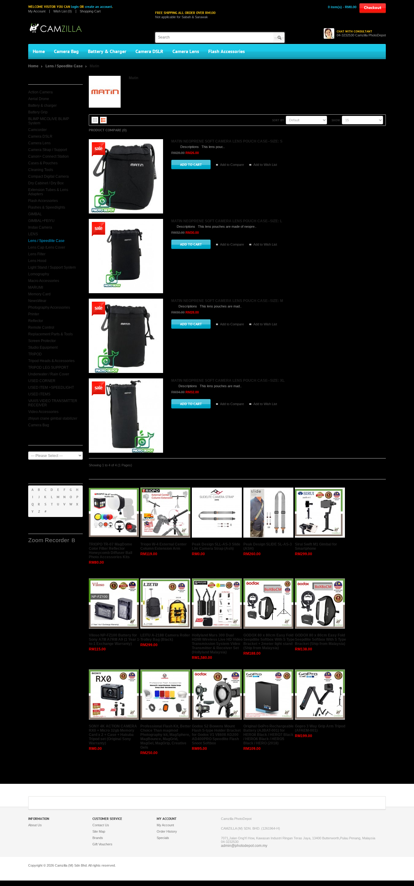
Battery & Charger (107, 51)
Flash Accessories (226, 51)
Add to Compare (232, 164)
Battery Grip (38, 112)
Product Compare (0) (108, 130)
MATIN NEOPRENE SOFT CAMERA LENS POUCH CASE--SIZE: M (227, 301)
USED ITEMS (39, 394)
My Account (36, 11)
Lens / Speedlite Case (64, 66)
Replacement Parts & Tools (50, 334)
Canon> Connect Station (48, 156)
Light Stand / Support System (52, 267)
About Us (35, 825)
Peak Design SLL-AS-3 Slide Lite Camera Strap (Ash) (216, 546)
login (75, 7)
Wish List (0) (62, 11)
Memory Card (39, 294)
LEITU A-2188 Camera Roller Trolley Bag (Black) (165, 637)
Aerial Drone (38, 99)
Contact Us (100, 825)
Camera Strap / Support (47, 150)
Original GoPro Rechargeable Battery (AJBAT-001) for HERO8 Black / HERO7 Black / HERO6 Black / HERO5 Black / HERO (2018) (268, 734)
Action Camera (40, 92)
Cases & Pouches (43, 163)
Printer (33, 314)
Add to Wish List (265, 164)
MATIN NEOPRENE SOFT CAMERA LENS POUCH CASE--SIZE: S (226, 141)
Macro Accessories (43, 281)
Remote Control (41, 327)
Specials (163, 838)
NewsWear (37, 301)
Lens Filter (36, 254)
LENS (33, 234)
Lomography (38, 274)
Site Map (98, 831)
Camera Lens (185, 51)
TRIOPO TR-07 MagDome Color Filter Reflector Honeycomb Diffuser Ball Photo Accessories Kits (110, 550)
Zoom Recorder (48, 540)
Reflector (35, 321)
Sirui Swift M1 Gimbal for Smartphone (316, 546)
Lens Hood (37, 261)
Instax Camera (40, 227)
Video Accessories (43, 412)
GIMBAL (35, 214)
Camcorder (37, 130)
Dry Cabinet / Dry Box (46, 183)
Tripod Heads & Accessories (51, 361)
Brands (97, 838)
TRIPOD (35, 354)
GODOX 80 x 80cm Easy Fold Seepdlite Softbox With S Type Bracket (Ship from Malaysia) (320, 639)
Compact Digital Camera (48, 176)
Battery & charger (42, 105)
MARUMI (35, 287)
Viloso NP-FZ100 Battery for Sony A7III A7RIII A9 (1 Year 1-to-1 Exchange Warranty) (114, 639)
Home (39, 51)
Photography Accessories (49, 307)
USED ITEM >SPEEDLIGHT (51, 387)
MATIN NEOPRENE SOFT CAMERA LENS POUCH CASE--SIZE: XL (228, 380)
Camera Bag (66, 51)
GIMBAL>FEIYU (41, 221)
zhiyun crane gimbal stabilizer (52, 418)
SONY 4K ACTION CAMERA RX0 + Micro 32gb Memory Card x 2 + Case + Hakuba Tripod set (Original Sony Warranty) (113, 734)
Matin (94, 66)
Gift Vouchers (102, 844)
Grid (95, 120)
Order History (167, 831)
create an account (98, 7)
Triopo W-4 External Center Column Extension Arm (163, 546)
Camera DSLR (149, 51)
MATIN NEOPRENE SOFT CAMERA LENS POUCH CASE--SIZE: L (226, 221)
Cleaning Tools (40, 170)
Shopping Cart (90, 11)
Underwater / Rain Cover (48, 374)
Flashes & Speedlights (46, 207)
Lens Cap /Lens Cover (46, 247)
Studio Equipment (43, 347)
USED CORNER (41, 381)
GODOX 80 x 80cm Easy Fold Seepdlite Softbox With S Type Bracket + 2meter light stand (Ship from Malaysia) (269, 641)
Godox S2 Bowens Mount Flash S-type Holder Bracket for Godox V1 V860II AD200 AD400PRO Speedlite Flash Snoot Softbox (216, 734)
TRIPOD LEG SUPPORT (48, 367)
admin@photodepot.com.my (244, 846)
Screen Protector (42, 341)
